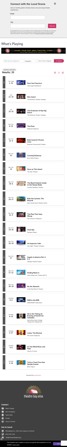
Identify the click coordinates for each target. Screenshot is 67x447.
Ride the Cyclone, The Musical (35, 199)
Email (12, 13)
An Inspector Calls (34, 243)
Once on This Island (34, 169)
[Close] (55, 4)
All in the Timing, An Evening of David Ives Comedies (35, 316)
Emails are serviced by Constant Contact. (44, 33)
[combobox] (30, 61)
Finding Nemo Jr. (33, 273)
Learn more (15, 445)
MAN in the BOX (33, 300)
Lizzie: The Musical (34, 333)
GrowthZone (37, 375)
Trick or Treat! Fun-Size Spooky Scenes (36, 363)
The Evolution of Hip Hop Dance (36, 111)
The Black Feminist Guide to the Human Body (36, 184)
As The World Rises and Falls (36, 348)
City (11, 22)
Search (60, 61)
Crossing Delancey (34, 155)
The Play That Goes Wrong (34, 215)
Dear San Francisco (34, 83)
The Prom (30, 126)
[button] (55, 72)
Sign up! (52, 26)
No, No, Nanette (33, 286)
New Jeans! (31, 97)
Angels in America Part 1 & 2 (36, 258)
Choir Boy (30, 230)
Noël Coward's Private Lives (35, 141)
